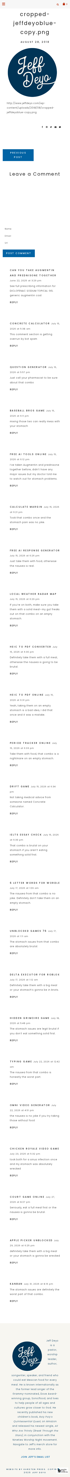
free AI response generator (35, 550)
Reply (14, 302)
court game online (27, 1197)
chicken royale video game (34, 1148)
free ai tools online (28, 454)
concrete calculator (30, 323)
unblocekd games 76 (28, 931)
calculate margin (26, 507)
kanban (16, 1284)
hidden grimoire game (30, 1018)
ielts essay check (26, 834)
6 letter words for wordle (35, 883)
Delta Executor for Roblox (35, 974)
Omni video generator (30, 1105)
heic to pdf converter (30, 646)
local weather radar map (33, 594)
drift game (20, 786)
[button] (4, 4)
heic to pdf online (27, 694)
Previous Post (18, 155)
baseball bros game (27, 410)
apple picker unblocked (31, 1240)
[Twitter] (52, 127)
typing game (21, 1061)
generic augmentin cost (26, 295)
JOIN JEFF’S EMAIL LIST (35, 1457)
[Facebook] (43, 127)
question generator (28, 367)
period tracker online (30, 743)
